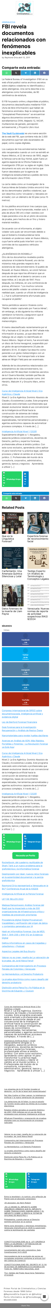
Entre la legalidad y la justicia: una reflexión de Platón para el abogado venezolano (25, 1198)
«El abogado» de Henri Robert (17, 1203)
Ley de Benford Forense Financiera (19, 722)
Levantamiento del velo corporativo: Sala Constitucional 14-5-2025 (22, 1251)
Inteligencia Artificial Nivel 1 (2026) (19, 431)
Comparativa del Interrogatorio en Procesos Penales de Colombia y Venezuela (23, 1141)
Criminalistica (8, 22)
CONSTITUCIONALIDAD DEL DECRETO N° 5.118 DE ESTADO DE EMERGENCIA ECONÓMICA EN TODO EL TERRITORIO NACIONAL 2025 (25, 1267)
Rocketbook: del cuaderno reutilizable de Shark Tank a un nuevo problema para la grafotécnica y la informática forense (22, 865)
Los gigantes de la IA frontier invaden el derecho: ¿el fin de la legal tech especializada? (25, 1090)
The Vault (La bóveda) (13, 133)
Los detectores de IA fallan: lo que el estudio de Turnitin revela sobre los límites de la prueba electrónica (25, 1104)
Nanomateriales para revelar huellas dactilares (25, 735)
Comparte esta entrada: (12, 493)
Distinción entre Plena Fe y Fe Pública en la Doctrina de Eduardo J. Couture (23, 1158)
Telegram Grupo (34, 842)
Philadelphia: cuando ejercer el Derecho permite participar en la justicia (22, 1220)
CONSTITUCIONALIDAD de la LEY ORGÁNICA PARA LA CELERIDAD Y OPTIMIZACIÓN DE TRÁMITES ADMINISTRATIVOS (24, 1244)
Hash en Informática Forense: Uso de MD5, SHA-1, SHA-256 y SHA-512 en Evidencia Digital (23, 934)
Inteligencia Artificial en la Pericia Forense (23, 894)
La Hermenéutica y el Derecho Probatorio (22, 974)
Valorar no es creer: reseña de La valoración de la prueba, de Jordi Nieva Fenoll (25, 1135)
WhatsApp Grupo (13, 479)
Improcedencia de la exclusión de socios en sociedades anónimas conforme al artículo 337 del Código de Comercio (25, 1258)
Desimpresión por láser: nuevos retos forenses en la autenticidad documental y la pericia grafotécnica (25, 877)
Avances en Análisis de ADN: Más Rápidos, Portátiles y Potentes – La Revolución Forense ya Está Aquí (25, 743)
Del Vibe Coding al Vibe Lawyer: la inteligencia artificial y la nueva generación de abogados (25, 1096)
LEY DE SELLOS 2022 (12, 899)
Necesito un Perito (25, 855)
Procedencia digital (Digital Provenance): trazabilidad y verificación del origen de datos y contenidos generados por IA (25, 923)
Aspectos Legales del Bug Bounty (18, 951)
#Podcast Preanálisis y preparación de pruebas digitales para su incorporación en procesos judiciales (25, 1120)
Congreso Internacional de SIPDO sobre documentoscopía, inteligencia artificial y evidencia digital (22, 713)
